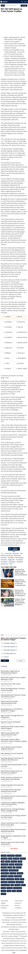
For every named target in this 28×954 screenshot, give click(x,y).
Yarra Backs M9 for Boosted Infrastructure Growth (11, 790)
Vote (5, 660)
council (10, 867)
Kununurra (4, 564)
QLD (12, 885)
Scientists (17, 885)
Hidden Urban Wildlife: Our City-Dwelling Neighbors (20, 601)
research (23, 858)
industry (11, 876)
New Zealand (20, 882)
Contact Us (18, 903)
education (20, 873)
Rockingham (19, 557)
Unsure (6, 657)
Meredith (20, 562)
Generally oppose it (10, 650)
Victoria (8, 861)
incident (4, 894)
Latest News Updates (4, 902)
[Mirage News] (4, 2)
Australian (16, 858)
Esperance (15, 553)
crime (22, 879)
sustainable (12, 882)
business (4, 867)
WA (21, 553)
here (19, 545)
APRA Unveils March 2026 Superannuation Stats (10, 734)
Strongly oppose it (10, 653)
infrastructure (5, 873)
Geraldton (4, 562)
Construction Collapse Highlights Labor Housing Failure (12, 803)
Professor (14, 861)
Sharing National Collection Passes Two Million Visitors (13, 696)
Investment (13, 873)
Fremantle (19, 560)
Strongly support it (10, 643)
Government (11, 855)
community (4, 858)
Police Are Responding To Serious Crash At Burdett (13, 689)
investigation (18, 876)
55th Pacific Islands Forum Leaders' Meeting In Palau (13, 678)
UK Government (5, 885)
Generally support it (10, 646)
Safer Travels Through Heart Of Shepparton (12, 716)
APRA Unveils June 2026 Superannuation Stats (9, 702)
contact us (12, 950)
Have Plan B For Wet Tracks (10, 684)
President (9, 888)
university (18, 855)
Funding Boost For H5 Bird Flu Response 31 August (11, 710)
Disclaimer (4, 908)
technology (4, 876)
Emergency (4, 882)
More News (14, 848)
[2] (20, 935)
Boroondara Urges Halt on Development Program (10, 672)
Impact (9, 891)
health (20, 861)
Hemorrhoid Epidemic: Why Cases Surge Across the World (21, 572)
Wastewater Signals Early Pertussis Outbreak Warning (13, 830)
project (17, 879)
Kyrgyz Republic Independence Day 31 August (13, 837)
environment (5, 864)
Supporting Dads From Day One (12, 785)
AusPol (3, 879)
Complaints (18, 908)
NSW (3, 861)
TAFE (10, 564)
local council (4, 870)
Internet (19, 891)
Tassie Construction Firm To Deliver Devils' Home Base (13, 824)
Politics (2, 5)
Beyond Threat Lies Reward (10, 722)
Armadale (11, 557)
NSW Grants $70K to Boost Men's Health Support (12, 727)
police (10, 858)
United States (10, 879)
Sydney (3, 888)
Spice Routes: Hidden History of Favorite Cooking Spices (20, 582)
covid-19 (19, 867)
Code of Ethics (19, 901)
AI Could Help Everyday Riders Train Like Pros (14, 765)
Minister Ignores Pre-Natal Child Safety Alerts (12, 843)
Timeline (4, 666)
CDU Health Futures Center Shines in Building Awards (14, 797)
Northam (4, 560)
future (23, 885)
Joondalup (12, 562)
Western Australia (7, 555)
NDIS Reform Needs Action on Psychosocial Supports (11, 772)
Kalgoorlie (11, 560)
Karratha (4, 557)
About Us (17, 905)
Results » (21, 660)
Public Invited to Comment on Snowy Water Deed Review (11, 778)
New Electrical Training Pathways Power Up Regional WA (13, 810)
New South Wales (14, 870)
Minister (12, 864)
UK (14, 867)
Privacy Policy (5, 905)
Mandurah (17, 555)
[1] (18, 935)
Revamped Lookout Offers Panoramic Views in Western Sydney (14, 740)
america (4, 891)
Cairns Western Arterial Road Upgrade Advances (11, 748)
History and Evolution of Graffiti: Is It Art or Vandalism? (20, 593)
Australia (8, 553)
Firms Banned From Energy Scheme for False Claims (13, 816)
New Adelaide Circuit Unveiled (12, 753)
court (14, 891)
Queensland (19, 864)
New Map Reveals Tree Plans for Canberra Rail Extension (12, 759)
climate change (17, 888)
